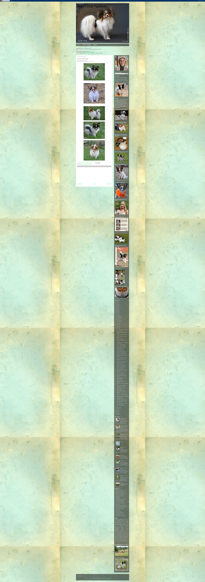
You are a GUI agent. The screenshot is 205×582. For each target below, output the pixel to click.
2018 (117, 308)
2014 (117, 313)
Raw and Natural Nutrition (120, 512)
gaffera (104, 578)
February (118, 407)
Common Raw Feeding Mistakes (121, 499)
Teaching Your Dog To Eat (120, 494)
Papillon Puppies (119, 529)
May (117, 325)
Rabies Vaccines (118, 511)
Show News (121, 540)
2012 (117, 410)
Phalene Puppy (119, 389)
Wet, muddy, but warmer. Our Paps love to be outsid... (122, 404)
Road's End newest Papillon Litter (122, 361)
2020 (117, 305)
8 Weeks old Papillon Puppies (121, 366)
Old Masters (125, 527)
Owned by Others (120, 528)
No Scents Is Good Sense (120, 492)
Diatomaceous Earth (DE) (120, 508)
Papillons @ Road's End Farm (121, 354)
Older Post (109, 183)
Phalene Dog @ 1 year (120, 348)
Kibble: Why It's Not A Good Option (121, 493)
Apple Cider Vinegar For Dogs (120, 505)
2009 (117, 414)
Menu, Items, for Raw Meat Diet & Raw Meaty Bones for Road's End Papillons (124, 426)
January (118, 408)
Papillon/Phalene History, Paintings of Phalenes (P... (122, 397)
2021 (117, 304)
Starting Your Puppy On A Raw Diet (121, 491)
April (117, 327)
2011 (117, 411)
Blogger (111, 578)
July (117, 323)
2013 (117, 315)
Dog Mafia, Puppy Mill (120, 398)
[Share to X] (97, 163)
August (118, 321)
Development (81, 164)
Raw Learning (118, 504)
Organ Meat (117, 498)
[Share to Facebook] (98, 163)
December (118, 316)
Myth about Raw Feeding (119, 500)
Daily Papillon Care (124, 523)
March (118, 328)
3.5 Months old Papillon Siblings (122, 399)
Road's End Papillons (92, 6)
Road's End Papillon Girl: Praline (122, 369)
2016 (117, 311)
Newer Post (79, 183)
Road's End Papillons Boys (121, 405)
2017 (117, 309)
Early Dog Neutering (119, 513)
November (118, 317)
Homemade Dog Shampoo (120, 495)
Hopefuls (90, 164)
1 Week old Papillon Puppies (121, 347)
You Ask (116, 542)
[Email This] (95, 163)
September (118, 320)
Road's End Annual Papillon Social (122, 329)
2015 (117, 312)
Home (78, 44)
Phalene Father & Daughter (121, 362)
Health (119, 527)
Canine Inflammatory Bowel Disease (121, 506)
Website (95, 44)
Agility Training (125, 520)
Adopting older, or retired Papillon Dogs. (124, 434)
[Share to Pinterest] (99, 163)
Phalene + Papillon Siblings (121, 344)
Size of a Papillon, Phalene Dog (121, 357)
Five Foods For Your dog (119, 507)
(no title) (121, 441)
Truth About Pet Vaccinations (120, 514)
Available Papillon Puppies (121, 390)
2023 (117, 301)
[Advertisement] (94, 175)
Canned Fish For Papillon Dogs (121, 77)
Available (119, 521)
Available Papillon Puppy (120, 350)
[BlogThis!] (96, 163)
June (118, 324)
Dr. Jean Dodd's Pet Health (120, 501)
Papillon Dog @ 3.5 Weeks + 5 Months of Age (121, 378)
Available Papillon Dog (123, 418)
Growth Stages (86, 164)
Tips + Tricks (124, 541)
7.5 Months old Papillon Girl (121, 374)
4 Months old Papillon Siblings (121, 352)
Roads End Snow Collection (120, 538)
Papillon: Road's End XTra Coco (122, 351)
